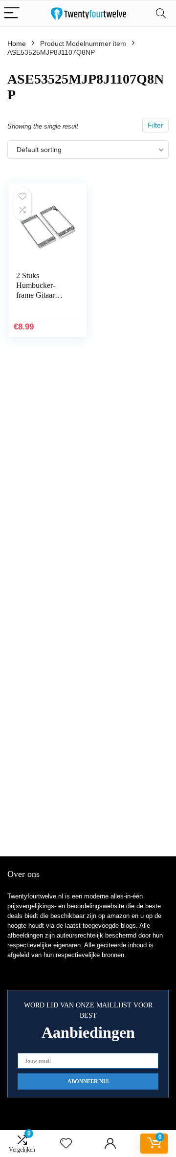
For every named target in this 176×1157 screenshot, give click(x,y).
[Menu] (11, 13)
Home (16, 43)
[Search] (161, 13)
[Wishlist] (66, 1143)
